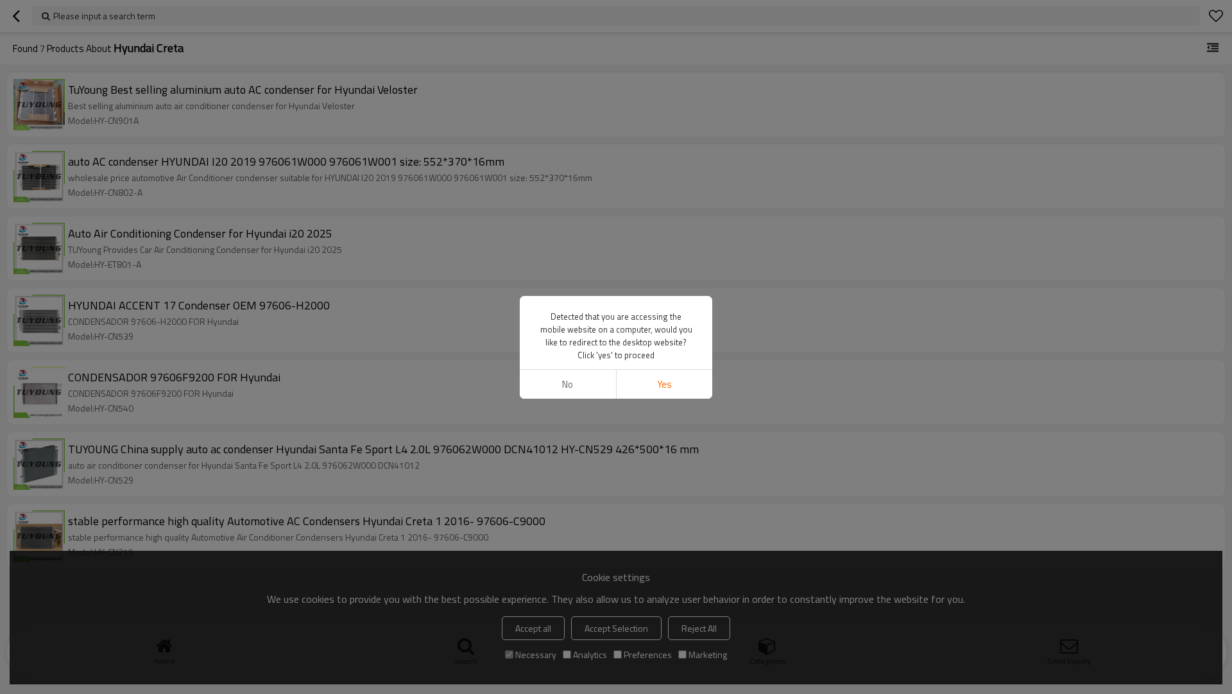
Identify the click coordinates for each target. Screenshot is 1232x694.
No (567, 384)
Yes (664, 384)
